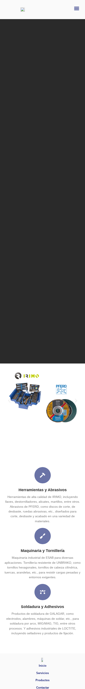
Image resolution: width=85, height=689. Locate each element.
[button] (77, 8)
